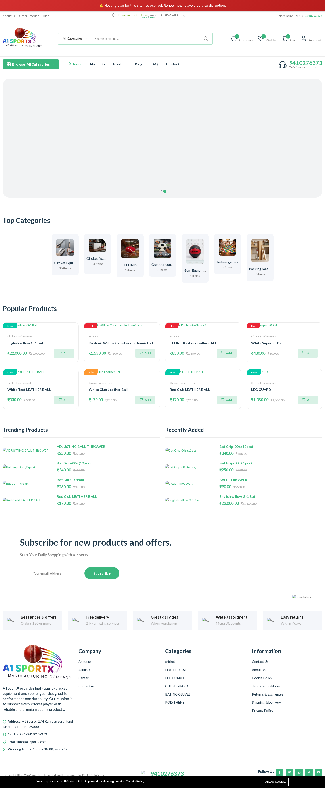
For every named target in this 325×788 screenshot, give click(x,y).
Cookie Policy (135, 781)
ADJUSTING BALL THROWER (81, 446)
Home (76, 64)
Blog (138, 64)
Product (120, 64)
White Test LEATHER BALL (29, 389)
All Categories (31, 64)
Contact (173, 64)
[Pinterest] (309, 772)
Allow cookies (275, 781)
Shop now (148, 18)
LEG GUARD (261, 389)
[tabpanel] (162, 138)
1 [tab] (160, 191)
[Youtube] (318, 772)
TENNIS (130, 265)
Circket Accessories (101, 258)
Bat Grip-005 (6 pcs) (235, 463)
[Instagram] (299, 772)
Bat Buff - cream (70, 479)
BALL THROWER (233, 479)
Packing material (262, 269)
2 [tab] (164, 191)
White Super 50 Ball (267, 343)
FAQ (154, 64)
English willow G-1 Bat (25, 343)
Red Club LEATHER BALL (190, 389)
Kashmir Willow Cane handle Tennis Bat (121, 343)
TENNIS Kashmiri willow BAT (193, 343)
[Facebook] (279, 772)
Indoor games (227, 262)
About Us (97, 64)
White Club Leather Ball (108, 389)
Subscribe (102, 573)
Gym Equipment (196, 270)
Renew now (173, 5)
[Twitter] (289, 772)
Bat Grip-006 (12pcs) (74, 463)
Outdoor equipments (167, 264)
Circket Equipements (70, 263)
